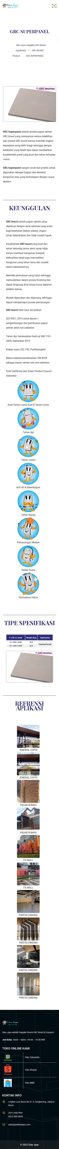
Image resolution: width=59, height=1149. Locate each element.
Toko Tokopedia (32, 1057)
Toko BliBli (29, 1083)
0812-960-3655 (15, 1116)
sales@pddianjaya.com (19, 1124)
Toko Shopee (31, 1070)
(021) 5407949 (15, 1113)
